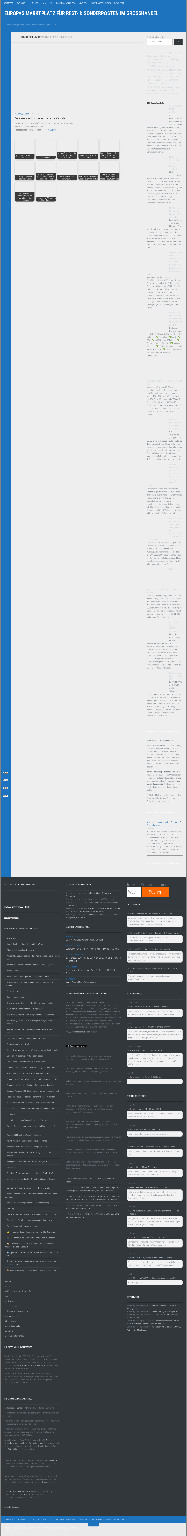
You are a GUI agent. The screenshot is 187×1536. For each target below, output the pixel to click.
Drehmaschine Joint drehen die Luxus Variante (40, 118)
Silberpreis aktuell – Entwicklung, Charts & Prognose (27, 1161)
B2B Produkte (71, 979)
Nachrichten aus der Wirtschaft (161, 812)
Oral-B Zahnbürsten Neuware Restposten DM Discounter (151, 914)
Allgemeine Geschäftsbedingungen (20, 950)
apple (170, 52)
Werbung (10, 1208)
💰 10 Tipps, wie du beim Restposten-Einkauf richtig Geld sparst (31, 1232)
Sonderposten (22, 1408)
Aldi (44, 3)
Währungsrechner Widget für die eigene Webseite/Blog (28, 1203)
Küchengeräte (164, 70)
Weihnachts (12, 1449)
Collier (149, 56)
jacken (160, 67)
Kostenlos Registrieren (101, 3)
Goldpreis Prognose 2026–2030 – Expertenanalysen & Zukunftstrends (33, 1091)
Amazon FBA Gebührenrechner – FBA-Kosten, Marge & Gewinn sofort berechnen (32, 957)
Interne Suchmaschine (147, 884)
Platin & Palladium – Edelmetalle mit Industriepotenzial (27, 1141)
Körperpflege (153, 69)
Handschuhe (9, 1443)
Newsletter (119, 3)
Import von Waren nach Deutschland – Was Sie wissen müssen (30, 1103)
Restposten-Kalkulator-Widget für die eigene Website (27, 1147)
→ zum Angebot (49, 130)
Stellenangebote (13, 1167)
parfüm (149, 76)
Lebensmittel (24, 1365)
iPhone (151, 66)
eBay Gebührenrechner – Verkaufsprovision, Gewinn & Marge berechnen (28, 1031)
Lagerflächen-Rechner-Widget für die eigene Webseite (28, 1120)
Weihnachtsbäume (36, 1443)
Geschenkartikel (72, 936)
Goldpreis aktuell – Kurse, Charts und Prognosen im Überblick (30, 1085)
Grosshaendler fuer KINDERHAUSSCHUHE (146, 1109)
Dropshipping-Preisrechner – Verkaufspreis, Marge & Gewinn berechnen (28, 1022)
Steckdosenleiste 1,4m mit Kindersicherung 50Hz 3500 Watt (92, 948)
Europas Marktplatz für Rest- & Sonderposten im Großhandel (81, 13)
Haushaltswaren (73, 945)
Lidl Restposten (10, 1321)
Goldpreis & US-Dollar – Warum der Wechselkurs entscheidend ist (32, 1079)
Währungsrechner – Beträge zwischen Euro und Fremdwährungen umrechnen (30, 1195)
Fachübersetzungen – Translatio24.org (19, 1291)
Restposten (41, 1365)
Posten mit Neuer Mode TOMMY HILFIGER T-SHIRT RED (150, 1027)
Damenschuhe (157, 56)
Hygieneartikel (169, 63)
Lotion (154, 73)
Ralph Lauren (174, 76)
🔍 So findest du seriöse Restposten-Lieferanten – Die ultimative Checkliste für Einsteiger (30, 1263)
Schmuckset (151, 84)
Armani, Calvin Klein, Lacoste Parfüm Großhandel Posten (151, 1258)
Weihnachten (165, 93)
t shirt (170, 90)
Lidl (51, 3)
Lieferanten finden (11, 1331)
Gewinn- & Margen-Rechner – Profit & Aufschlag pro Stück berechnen (33, 1050)
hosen (162, 62)
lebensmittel (175, 69)
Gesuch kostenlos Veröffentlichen (20, 1044)
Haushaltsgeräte (152, 63)
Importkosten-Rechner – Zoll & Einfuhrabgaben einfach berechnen (32, 1108)
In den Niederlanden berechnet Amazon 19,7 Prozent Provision (164, 823)
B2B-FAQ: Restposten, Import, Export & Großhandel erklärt (28, 976)
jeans (166, 67)
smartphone (153, 86)
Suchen (155, 892)
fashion (167, 56)
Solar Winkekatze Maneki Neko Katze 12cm (85, 939)
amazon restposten (160, 53)
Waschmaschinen (153, 94)
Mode (160, 73)
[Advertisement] (77, 60)
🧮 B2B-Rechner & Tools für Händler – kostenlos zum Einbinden (31, 1238)
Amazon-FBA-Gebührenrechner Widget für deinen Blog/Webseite (31, 965)
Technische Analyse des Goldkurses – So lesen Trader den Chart (31, 1173)
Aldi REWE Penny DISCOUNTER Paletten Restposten (149, 1007)
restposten (154, 79)
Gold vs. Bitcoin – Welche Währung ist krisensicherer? (27, 1062)
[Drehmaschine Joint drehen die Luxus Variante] (45, 96)
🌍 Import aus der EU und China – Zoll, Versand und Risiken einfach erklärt (31, 1254)
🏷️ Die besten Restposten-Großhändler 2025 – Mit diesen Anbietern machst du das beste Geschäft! (31, 1245)
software (163, 87)
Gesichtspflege (153, 59)
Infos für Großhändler (12, 1326)
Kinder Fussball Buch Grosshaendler (81, 982)
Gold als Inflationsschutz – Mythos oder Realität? (25, 1056)
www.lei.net (8, 1296)
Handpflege (165, 59)
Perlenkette (156, 76)
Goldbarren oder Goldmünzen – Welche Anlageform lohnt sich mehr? (33, 1067)
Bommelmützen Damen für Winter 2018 (175, 676)
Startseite (8, 3)
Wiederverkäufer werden (14, 1336)
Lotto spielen (9, 1281)
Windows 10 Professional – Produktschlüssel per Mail (150, 949)
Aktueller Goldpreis (11, 1507)
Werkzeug (174, 94)
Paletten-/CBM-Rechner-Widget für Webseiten (24, 1135)
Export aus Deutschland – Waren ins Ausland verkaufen (27, 1038)
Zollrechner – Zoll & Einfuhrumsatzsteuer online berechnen (29, 1220)
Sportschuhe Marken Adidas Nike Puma (145, 1129)
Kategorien (21, 3)
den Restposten (44, 1482)
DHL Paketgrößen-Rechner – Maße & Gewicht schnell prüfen (30, 1003)
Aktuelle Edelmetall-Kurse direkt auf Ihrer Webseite (26, 944)
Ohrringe (178, 73)
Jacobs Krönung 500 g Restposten (103, 899)
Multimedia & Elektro (74, 954)
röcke (165, 80)
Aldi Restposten (10, 1301)
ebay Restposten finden (13, 1306)
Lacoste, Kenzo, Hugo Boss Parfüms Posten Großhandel (151, 1237)
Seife (167, 83)
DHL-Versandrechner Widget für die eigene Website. (27, 1009)
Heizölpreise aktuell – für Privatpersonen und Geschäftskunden (31, 1097)
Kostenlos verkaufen (65, 3)
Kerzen (171, 67)
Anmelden (82, 3)
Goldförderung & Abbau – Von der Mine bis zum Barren (28, 1073)
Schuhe (160, 83)
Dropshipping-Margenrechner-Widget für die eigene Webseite (30, 1015)
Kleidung (33, 1365)
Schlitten (24, 1443)
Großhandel (52, 1460)
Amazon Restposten (12, 1316)
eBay (50, 1491)
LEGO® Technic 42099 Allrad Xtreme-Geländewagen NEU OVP (153, 1278)
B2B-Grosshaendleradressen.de (80, 1032)
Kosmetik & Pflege (22, 114)
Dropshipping (71, 967)
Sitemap (7, 1286)
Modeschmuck (168, 73)
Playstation (165, 76)
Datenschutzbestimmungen (17, 997)
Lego (149, 73)
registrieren (165, 761)
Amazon (35, 3)
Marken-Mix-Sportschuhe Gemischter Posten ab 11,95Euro (174, 163)
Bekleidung (177, 53)
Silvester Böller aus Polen (47, 1446)
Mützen (17, 1443)
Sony (177, 87)
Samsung (173, 79)
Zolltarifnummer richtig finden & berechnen (23, 1226)
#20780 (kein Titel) (13, 938)
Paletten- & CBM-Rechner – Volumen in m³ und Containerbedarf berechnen (29, 1127)
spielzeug (151, 90)
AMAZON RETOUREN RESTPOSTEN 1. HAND (146, 1050)
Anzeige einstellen (14, 971)
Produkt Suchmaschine (156, 37)
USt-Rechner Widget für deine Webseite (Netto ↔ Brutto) (28, 1188)
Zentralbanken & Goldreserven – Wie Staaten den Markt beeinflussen (33, 1214)
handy (174, 59)
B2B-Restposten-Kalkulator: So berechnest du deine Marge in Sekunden (28, 984)
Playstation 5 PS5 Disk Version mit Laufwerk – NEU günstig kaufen (154, 933)
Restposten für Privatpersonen (16, 1311)
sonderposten (171, 87)
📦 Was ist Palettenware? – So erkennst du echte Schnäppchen (31, 1270)
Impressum (11, 1114)
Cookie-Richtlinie (13, 991)
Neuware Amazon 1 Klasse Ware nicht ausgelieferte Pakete (152, 1147)
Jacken (48, 1440)
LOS (178, 42)
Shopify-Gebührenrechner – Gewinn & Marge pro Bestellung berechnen (28, 1154)
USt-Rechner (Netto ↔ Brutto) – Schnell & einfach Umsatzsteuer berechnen (30, 1180)
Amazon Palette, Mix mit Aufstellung (143, 1167)
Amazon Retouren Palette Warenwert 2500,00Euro (148, 1187)
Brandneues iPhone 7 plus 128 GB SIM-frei (145, 1077)
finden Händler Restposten (20, 1491)
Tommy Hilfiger (161, 90)
